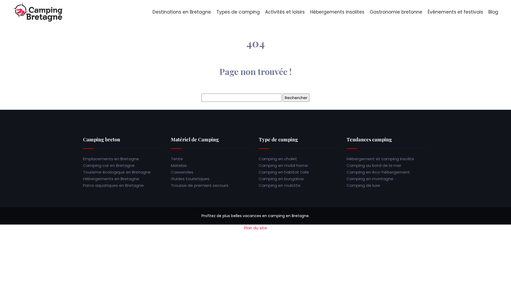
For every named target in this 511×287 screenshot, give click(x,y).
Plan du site (255, 228)
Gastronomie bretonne (396, 12)
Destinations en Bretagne (182, 12)
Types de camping (238, 12)
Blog (493, 12)
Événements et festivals (455, 12)
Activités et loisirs (285, 12)
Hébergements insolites (337, 12)
